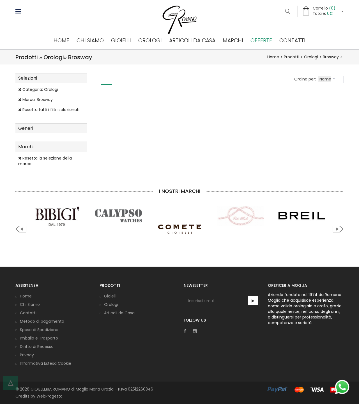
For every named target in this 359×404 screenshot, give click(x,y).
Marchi (233, 40)
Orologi (150, 40)
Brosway (331, 57)
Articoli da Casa (192, 40)
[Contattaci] (342, 387)
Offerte (261, 40)
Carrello (324, 8)
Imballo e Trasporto (39, 338)
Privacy (27, 355)
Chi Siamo (90, 40)
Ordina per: (305, 79)
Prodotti (291, 57)
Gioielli (121, 40)
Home (61, 40)
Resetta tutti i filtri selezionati (50, 109)
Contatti (292, 40)
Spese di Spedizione (39, 330)
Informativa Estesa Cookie (45, 363)
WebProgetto (49, 396)
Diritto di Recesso (37, 346)
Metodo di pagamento (42, 321)
